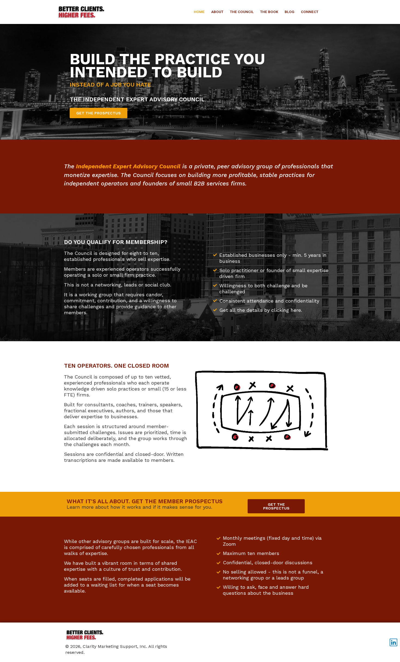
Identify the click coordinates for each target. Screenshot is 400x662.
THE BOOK (269, 12)
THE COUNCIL (242, 12)
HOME (199, 12)
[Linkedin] (393, 642)
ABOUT (217, 12)
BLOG (289, 12)
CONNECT (309, 12)
